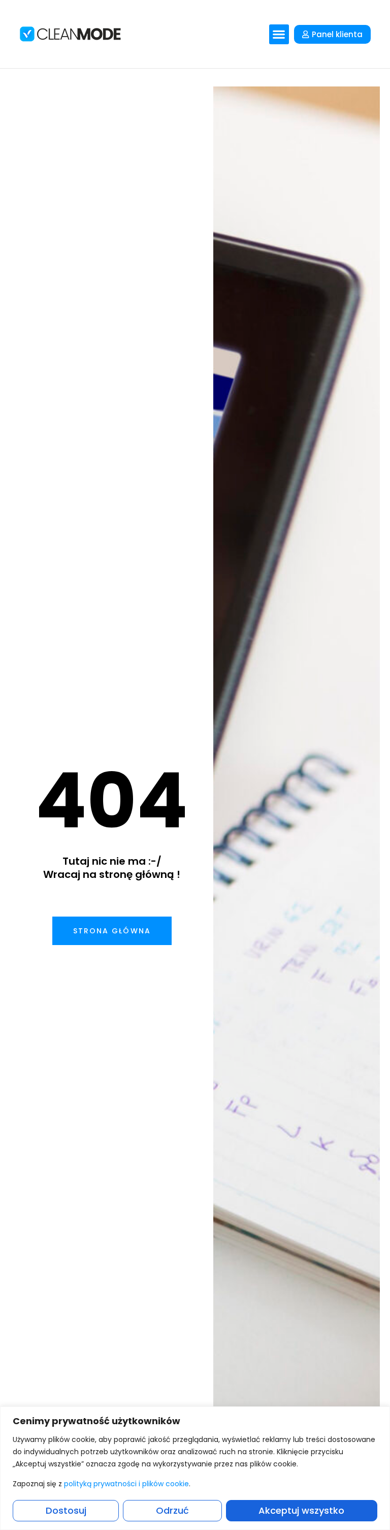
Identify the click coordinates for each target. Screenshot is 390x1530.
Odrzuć (172, 1510)
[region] (195, 1468)
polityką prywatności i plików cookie (126, 1484)
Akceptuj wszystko (301, 1510)
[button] (279, 34)
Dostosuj (66, 1510)
